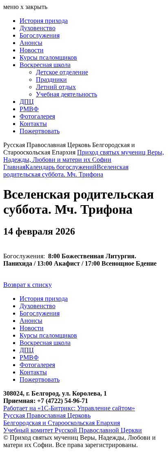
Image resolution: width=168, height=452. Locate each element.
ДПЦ (27, 101)
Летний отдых (56, 86)
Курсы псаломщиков (48, 57)
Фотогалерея (37, 116)
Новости (32, 50)
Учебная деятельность (66, 94)
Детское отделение (62, 72)
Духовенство (37, 28)
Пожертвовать (40, 131)
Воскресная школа (45, 64)
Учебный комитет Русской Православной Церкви (72, 430)
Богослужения (40, 35)
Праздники (51, 79)
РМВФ (29, 108)
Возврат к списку (27, 284)
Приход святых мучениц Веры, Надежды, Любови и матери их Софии (83, 156)
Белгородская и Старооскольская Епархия (61, 422)
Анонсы (31, 42)
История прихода (44, 20)
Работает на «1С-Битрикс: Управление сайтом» (69, 408)
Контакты (33, 123)
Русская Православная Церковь (47, 415)
